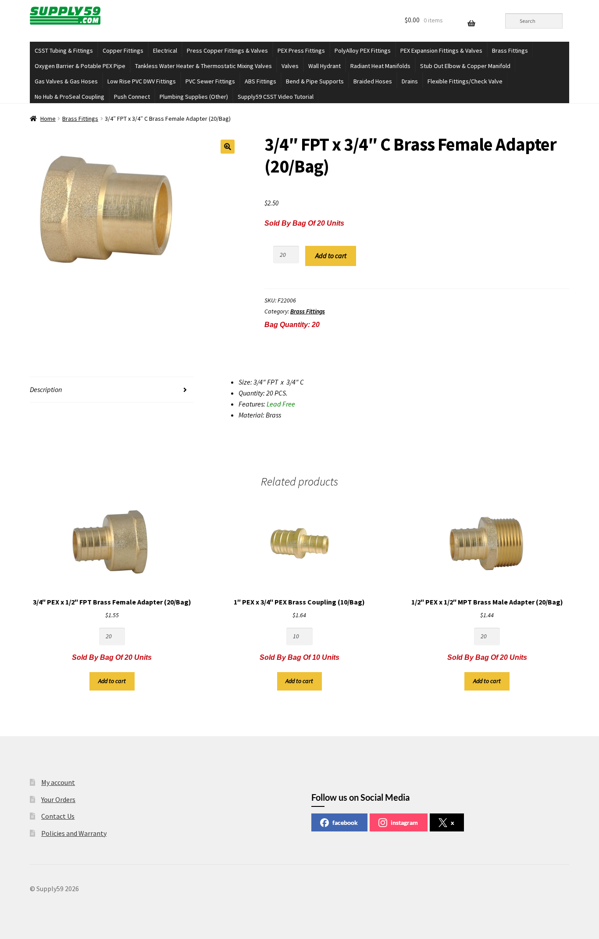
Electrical (165, 50)
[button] (228, 147)
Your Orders (58, 799)
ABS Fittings (260, 81)
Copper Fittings (123, 50)
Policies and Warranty (74, 833)
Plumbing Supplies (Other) (194, 97)
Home (48, 118)
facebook (345, 822)
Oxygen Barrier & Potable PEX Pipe (80, 66)
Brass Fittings (510, 50)
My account (58, 782)
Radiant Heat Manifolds (380, 66)
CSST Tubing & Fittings (64, 50)
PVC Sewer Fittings (210, 81)
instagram (404, 822)
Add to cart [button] (112, 681)
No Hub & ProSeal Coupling (69, 97)
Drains (410, 81)
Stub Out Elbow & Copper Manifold (465, 66)
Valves (290, 66)
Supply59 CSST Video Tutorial (276, 97)
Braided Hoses (372, 81)
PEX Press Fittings (301, 50)
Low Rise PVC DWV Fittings (141, 81)
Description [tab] (46, 389)
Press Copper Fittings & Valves (227, 50)
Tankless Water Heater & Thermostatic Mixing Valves (203, 66)
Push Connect (132, 97)
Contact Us (58, 816)
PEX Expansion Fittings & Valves (441, 50)
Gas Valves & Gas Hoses (66, 81)
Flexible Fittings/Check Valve (465, 81)
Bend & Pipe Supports (315, 81)
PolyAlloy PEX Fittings (363, 50)
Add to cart (330, 255)
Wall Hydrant (324, 66)
